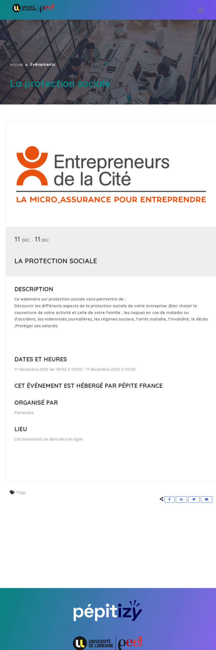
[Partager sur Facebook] (169, 499)
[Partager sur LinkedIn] (181, 499)
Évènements (42, 64)
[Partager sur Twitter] (194, 499)
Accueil (16, 64)
